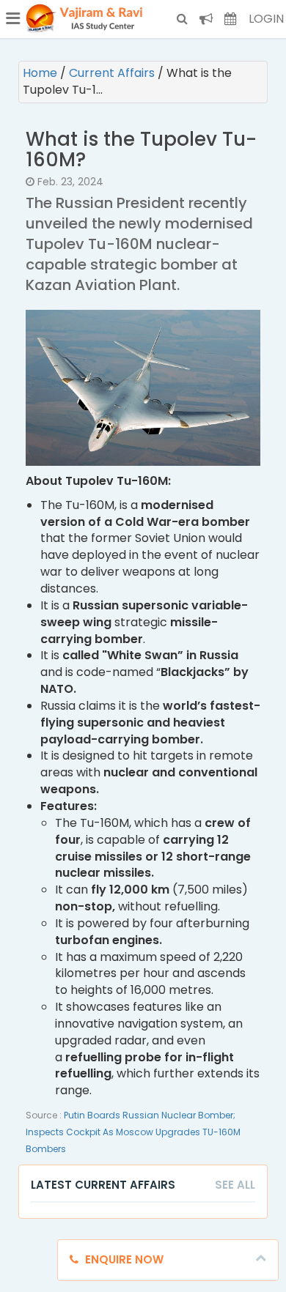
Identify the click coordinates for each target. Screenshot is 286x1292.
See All (235, 1184)
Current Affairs (113, 72)
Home (41, 72)
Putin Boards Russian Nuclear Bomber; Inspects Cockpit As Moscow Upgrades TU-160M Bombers (133, 1132)
